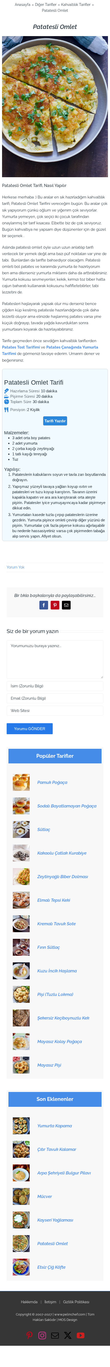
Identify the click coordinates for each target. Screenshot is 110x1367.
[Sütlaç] (21, 823)
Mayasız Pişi (49, 1065)
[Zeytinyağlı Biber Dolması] (21, 871)
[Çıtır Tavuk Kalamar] (21, 1143)
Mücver (44, 1196)
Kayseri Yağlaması (55, 1220)
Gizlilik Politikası (76, 1302)
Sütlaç (43, 829)
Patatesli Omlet (52, 1243)
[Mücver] (21, 1190)
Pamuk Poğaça (52, 782)
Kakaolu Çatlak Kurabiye (61, 853)
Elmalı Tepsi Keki (53, 900)
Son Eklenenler (55, 1099)
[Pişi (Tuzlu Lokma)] (21, 988)
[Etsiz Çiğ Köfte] (21, 1261)
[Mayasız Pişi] (21, 1059)
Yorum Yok (15, 567)
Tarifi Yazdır (55, 421)
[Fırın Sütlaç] (21, 941)
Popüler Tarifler (55, 756)
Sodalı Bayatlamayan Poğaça (66, 805)
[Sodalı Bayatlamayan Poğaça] (21, 800)
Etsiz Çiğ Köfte (51, 1267)
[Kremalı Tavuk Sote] (21, 918)
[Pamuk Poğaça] (21, 776)
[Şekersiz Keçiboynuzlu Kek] (21, 1012)
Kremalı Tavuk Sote (56, 923)
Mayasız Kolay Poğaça (59, 1041)
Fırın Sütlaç (48, 947)
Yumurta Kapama (54, 1125)
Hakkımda (29, 1302)
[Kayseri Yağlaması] (21, 1214)
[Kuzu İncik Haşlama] (21, 965)
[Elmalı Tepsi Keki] (21, 894)
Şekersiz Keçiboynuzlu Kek (63, 1018)
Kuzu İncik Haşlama (57, 970)
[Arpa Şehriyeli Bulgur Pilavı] (21, 1167)
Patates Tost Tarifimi (21, 347)
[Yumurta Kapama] (21, 1120)
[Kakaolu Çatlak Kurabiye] (21, 847)
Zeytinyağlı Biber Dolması (62, 876)
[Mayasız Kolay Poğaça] (21, 1035)
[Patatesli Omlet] (21, 1237)
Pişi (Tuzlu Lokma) (55, 994)
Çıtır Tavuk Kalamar (56, 1149)
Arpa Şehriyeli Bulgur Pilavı (64, 1172)
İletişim (50, 1302)
